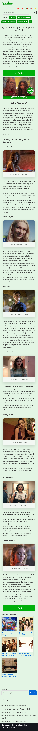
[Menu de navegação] (34, 12)
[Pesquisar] (27, 13)
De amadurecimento (24, 17)
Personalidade (22, 21)
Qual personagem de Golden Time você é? (15, 721)
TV (30, 21)
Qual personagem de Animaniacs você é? (14, 705)
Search (32, 693)
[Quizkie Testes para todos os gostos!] (7, 3)
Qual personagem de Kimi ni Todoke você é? (15, 709)
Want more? (5, 689)
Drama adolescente (8, 21)
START (19, 72)
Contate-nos (6, 725)
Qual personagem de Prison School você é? (15, 712)
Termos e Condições (8, 727)
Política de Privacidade (19, 725)
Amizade (12, 17)
